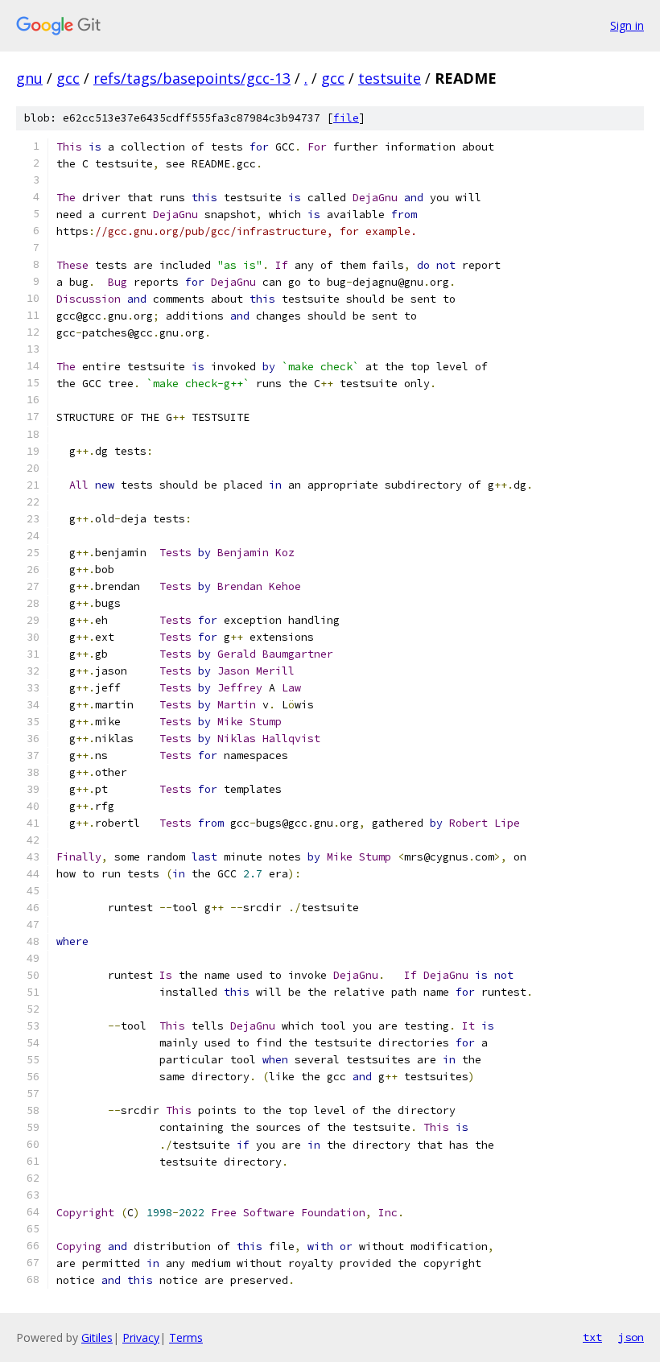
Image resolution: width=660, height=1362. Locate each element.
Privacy (140, 1337)
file (346, 118)
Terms (186, 1337)
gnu (29, 78)
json (631, 1337)
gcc (68, 78)
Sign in (627, 25)
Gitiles (97, 1337)
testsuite (389, 78)
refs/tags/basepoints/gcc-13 (192, 78)
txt (592, 1337)
